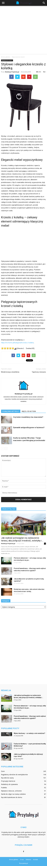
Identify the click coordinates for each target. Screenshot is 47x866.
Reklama (28, 859)
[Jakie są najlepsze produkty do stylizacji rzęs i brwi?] (6, 757)
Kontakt (35, 859)
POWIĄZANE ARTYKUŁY (10, 411)
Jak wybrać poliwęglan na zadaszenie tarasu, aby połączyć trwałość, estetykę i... (22, 539)
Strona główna (5, 57)
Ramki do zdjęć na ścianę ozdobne (13, 794)
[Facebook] (23, 851)
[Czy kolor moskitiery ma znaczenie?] (6, 419)
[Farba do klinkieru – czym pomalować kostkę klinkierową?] (6, 746)
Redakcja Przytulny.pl (12, 72)
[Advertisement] (23, 30)
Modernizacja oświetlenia (10, 372)
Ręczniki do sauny (7, 778)
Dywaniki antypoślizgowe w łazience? (28, 427)
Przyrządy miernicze (8, 781)
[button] (44, 3)
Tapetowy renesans (39, 372)
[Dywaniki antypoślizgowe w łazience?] (6, 430)
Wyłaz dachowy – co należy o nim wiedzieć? (29, 733)
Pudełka (4, 788)
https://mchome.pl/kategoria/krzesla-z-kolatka (17, 343)
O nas (22, 859)
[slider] (7, 348)
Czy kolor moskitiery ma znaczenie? (28, 417)
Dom (3, 771)
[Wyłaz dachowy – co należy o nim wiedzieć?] (6, 734)
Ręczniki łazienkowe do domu (11, 797)
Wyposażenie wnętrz (7, 60)
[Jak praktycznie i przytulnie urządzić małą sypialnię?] (6, 581)
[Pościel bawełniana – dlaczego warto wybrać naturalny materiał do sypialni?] (6, 571)
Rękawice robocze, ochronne (11, 791)
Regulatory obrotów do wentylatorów (14, 774)
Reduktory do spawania (9, 784)
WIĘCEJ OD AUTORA (29, 411)
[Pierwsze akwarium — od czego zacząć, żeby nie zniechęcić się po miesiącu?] (6, 560)
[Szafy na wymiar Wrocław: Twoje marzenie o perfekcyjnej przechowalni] (6, 440)
